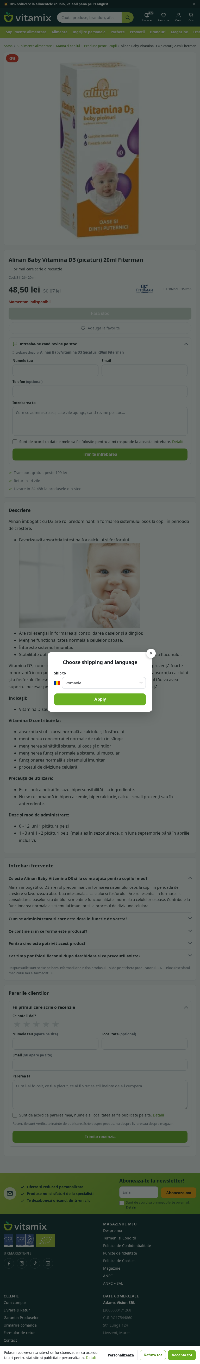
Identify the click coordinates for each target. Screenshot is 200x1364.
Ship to (60, 673)
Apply (100, 699)
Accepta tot (182, 1355)
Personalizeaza (121, 1355)
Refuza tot (153, 1355)
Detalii (91, 1357)
